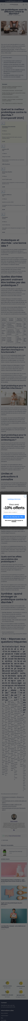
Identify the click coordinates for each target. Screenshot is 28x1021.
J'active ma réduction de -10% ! (13, 517)
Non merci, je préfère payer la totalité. (14, 521)
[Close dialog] (25, 496)
